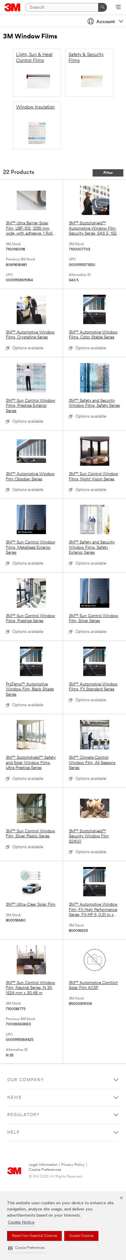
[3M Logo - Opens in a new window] (12, 7)
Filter (108, 173)
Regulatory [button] (23, 1115)
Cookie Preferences (45, 1170)
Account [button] (105, 22)
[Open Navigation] (118, 7)
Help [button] (13, 1132)
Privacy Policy (73, 1165)
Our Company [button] (25, 1080)
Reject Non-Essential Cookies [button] (34, 1236)
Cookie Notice (21, 1222)
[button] (26, 1248)
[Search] (102, 7)
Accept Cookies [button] (81, 1236)
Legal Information (43, 1165)
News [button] (14, 1097)
